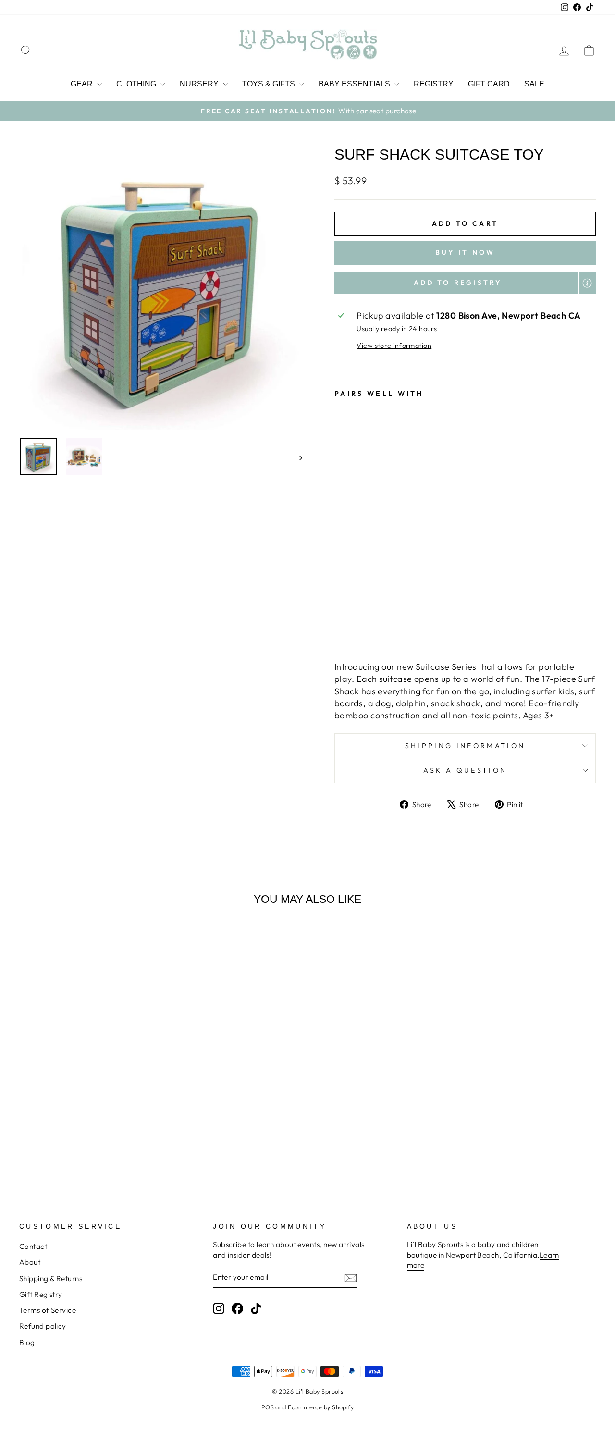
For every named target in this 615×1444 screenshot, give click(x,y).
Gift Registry (40, 1294)
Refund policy (42, 1326)
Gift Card (489, 84)
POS (267, 1407)
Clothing (137, 84)
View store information (394, 345)
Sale (534, 84)
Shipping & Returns (50, 1278)
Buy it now (465, 252)
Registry (434, 84)
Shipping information (465, 745)
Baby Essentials (355, 84)
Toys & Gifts (269, 84)
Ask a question (465, 770)
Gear (83, 84)
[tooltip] (587, 283)
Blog (27, 1342)
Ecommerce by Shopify (321, 1407)
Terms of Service (47, 1310)
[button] (465, 283)
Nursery (200, 84)
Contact (33, 1246)
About (29, 1262)
